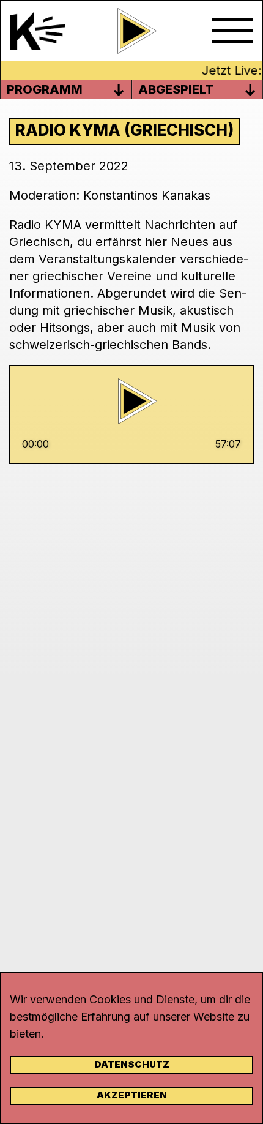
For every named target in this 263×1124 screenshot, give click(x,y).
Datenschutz (131, 1064)
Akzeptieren (132, 1095)
